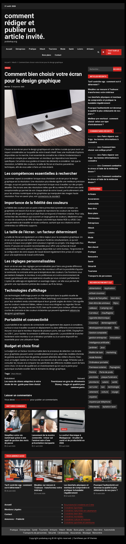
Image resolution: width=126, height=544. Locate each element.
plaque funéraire (109, 377)
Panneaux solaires (97, 367)
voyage (115, 392)
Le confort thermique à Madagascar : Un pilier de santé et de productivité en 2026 (72, 421)
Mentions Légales (13, 509)
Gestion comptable (98, 332)
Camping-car (106, 308)
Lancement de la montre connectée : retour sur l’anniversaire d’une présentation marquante (44, 421)
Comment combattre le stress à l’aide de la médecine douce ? (104, 168)
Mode (62, 49)
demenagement (109, 322)
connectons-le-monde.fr (49, 196)
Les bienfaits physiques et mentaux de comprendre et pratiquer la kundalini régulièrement (104, 100)
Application (109, 288)
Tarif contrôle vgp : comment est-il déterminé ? (18, 471)
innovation (115, 337)
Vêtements (94, 406)
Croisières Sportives (73, 507)
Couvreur (93, 322)
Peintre (92, 372)
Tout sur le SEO (113, 52)
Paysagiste (115, 367)
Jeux (103, 347)
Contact (58, 55)
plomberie (94, 382)
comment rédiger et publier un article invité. (25, 26)
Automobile (93, 204)
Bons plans (46, 55)
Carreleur (93, 313)
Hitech (42, 49)
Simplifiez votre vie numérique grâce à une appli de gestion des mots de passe (17, 421)
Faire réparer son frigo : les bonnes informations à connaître (103, 139)
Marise (7, 87)
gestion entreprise (97, 337)
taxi (102, 387)
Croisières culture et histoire (77, 519)
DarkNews (78, 538)
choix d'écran (16, 374)
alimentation (95, 288)
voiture (105, 392)
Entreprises (20, 49)
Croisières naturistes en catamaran (80, 510)
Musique (92, 242)
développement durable (100, 327)
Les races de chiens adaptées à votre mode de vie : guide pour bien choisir (23, 381)
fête (116, 327)
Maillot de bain (96, 352)
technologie (113, 387)
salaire (105, 382)
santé (114, 382)
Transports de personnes (100, 276)
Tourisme (53, 49)
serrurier (93, 387)
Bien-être (92, 208)
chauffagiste (107, 313)
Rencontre (93, 257)
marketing (111, 352)
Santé (71, 49)
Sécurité (92, 266)
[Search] (98, 52)
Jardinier (93, 347)
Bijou (115, 303)
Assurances (93, 199)
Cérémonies (94, 218)
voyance (93, 396)
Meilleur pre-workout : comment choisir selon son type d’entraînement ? (103, 121)
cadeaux (93, 308)
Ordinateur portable (98, 362)
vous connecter (23, 399)
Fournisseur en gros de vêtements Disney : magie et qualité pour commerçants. (68, 383)
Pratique (32, 49)
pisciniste (93, 377)
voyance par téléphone (99, 401)
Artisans (90, 49)
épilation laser (109, 406)
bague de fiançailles (98, 298)
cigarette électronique (99, 317)
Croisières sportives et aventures (79, 522)
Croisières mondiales (73, 516)
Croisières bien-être (73, 513)
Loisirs (80, 49)
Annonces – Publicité (14, 519)
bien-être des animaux (99, 303)
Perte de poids (106, 372)
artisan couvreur (97, 293)
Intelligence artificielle (99, 342)
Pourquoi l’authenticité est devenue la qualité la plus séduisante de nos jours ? (104, 111)
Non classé (93, 247)
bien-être (115, 298)
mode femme (95, 357)
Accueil (9, 49)
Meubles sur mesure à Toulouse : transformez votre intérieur (48, 471)
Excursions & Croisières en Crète (79, 504)
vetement (93, 392)
